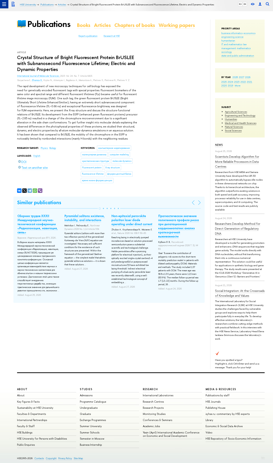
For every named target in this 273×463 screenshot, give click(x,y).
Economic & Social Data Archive (224, 426)
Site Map (78, 458)
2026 (247, 77)
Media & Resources (221, 389)
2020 (224, 85)
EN (245, 4)
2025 (224, 81)
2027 (241, 77)
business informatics (232, 33)
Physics (44, 148)
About (22, 389)
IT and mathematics (231, 44)
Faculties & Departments (31, 414)
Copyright (51, 458)
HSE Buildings (24, 432)
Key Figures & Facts (28, 401)
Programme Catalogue (93, 401)
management (228, 48)
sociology (226, 52)
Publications (48, 24)
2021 (249, 81)
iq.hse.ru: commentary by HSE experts (228, 414)
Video (209, 432)
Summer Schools (89, 432)
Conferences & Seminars (157, 420)
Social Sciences (233, 130)
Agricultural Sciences (236, 111)
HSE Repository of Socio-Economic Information (233, 438)
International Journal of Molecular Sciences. (38, 76)
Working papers (177, 25)
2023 (237, 81)
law (245, 44)
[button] (100, 208)
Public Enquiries (26, 444)
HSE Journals (213, 401)
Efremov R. (37, 80)
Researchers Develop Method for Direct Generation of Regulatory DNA (237, 228)
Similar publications (39, 202)
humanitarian (228, 40)
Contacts (39, 458)
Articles (102, 25)
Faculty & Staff (26, 426)
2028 (235, 77)
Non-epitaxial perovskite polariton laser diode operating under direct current (131, 220)
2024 (230, 81)
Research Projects (153, 407)
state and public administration (237, 55)
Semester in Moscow (92, 438)
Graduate (85, 414)
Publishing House (215, 407)
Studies (86, 389)
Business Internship (91, 444)
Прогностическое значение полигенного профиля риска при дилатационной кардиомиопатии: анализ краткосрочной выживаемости (178, 226)
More (237, 85)
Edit (263, 457)
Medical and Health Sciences (240, 123)
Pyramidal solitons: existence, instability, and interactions (84, 218)
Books (83, 25)
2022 (243, 81)
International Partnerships (32, 420)
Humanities (231, 119)
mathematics (244, 48)
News (219, 145)
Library (209, 420)
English (36, 155)
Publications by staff (218, 395)
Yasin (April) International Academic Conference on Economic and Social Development (171, 434)
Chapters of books (134, 25)
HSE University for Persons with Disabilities (42, 438)
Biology (52, 148)
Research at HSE (112, 36)
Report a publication (88, 36)
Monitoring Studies (154, 414)
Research (150, 389)
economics (249, 33)
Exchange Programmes (93, 420)
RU (240, 4)
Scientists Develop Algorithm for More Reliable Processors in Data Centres (237, 161)
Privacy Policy (65, 458)
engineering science (232, 36)
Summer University (91, 426)
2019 (230, 85)
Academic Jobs (151, 426)
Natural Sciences (234, 126)
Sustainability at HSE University (35, 407)
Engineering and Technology (240, 115)
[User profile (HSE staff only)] (260, 4)
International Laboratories (158, 395)
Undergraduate (89, 407)
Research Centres (153, 401)
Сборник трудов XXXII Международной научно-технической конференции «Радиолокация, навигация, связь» (37, 224)
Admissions (86, 395)
